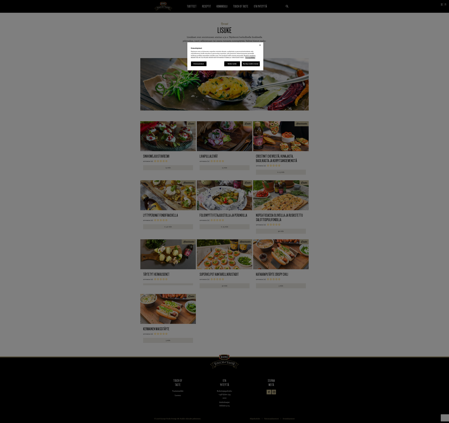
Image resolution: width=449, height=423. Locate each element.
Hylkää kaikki (232, 64)
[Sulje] (260, 45)
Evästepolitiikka (250, 57)
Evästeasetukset (199, 64)
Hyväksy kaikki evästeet (251, 64)
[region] (225, 56)
